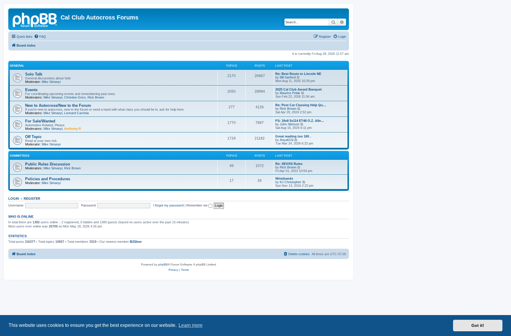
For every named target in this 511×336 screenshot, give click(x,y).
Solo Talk (33, 74)
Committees (20, 155)
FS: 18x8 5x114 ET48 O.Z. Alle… (299, 120)
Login (13, 198)
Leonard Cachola (76, 113)
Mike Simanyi (51, 81)
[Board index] (35, 19)
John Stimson (289, 124)
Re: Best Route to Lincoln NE (298, 74)
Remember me (197, 205)
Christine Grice (75, 97)
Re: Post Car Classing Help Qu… (300, 105)
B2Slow (136, 241)
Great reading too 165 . (293, 136)
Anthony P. (72, 128)
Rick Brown (96, 97)
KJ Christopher (290, 182)
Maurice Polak (290, 93)
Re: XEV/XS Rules (289, 163)
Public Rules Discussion (47, 164)
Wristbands (284, 178)
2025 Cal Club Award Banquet (298, 89)
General (17, 65)
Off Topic (33, 137)
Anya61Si (286, 140)
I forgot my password (168, 205)
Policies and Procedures (47, 179)
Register (32, 198)
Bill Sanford (288, 77)
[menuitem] (40, 36)
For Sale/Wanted (40, 121)
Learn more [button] (191, 325)
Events (31, 90)
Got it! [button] (477, 325)
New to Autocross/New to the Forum (58, 105)
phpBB (163, 264)
